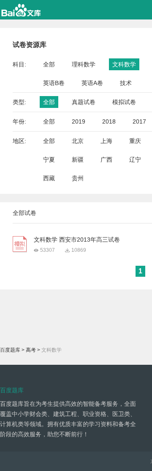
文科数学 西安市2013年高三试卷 (77, 239)
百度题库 (10, 350)
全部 (49, 64)
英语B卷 (54, 83)
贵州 (78, 178)
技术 (126, 83)
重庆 (135, 141)
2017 (139, 121)
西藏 (49, 178)
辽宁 (135, 159)
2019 (78, 121)
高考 (31, 350)
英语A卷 (92, 83)
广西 (106, 159)
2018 (109, 121)
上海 (106, 141)
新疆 (78, 159)
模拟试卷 (124, 102)
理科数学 (83, 64)
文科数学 (124, 64)
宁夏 (49, 159)
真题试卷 (83, 102)
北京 (78, 141)
